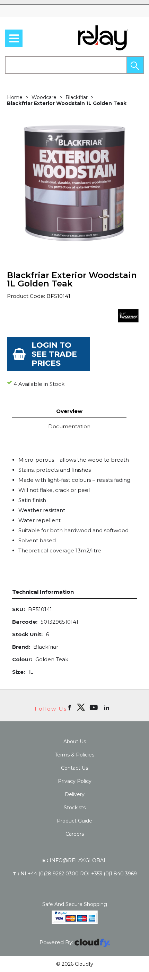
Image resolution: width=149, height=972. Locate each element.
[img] (81, 707)
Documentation (69, 426)
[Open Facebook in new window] (70, 707)
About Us (74, 741)
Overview (69, 411)
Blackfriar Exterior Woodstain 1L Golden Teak (66, 103)
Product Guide (74, 821)
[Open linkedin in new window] (107, 707)
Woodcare (44, 97)
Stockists (75, 807)
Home (15, 97)
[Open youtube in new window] (94, 707)
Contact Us (74, 768)
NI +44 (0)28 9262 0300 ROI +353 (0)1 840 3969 (74, 873)
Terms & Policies (74, 755)
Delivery (75, 794)
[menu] (14, 38)
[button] (135, 65)
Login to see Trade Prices (54, 354)
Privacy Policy (74, 781)
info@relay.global (74, 860)
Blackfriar (76, 97)
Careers (74, 834)
